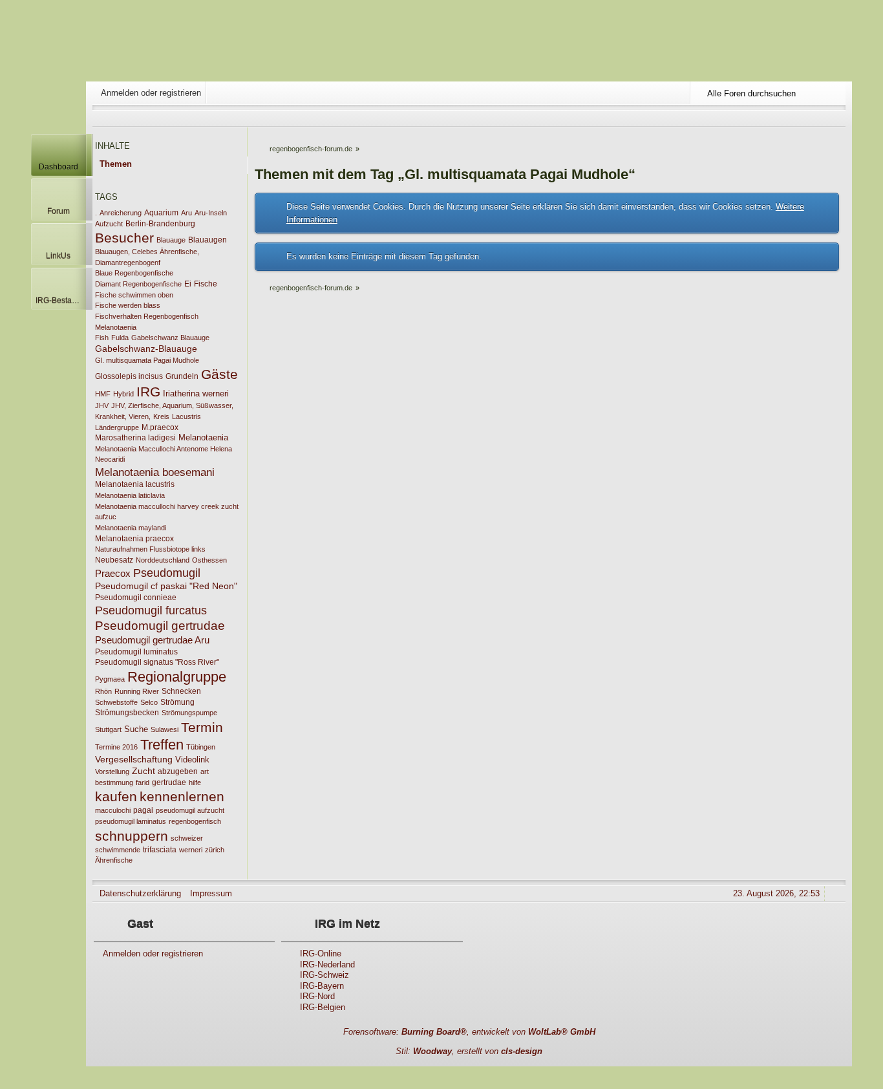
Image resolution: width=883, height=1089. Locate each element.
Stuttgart (108, 729)
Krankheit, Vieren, (123, 416)
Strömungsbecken (127, 712)
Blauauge (171, 240)
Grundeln (181, 376)
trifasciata (159, 849)
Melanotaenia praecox (134, 538)
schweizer (187, 838)
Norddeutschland (162, 560)
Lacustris (186, 416)
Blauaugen (207, 239)
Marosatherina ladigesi (135, 437)
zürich (214, 850)
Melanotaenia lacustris (135, 484)
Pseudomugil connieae (135, 597)
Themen (116, 164)
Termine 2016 (116, 747)
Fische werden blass (127, 305)
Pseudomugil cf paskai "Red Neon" (166, 586)
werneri (190, 850)
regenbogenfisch (195, 821)
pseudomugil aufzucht (190, 810)
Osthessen (209, 560)
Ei (187, 283)
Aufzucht (109, 224)
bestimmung (114, 782)
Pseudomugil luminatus (136, 651)
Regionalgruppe (176, 677)
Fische (205, 283)
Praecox (113, 573)
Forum (58, 211)
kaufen (116, 796)
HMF (103, 394)
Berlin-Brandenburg (160, 223)
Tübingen (200, 747)
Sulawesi (164, 729)
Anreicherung (121, 213)
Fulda (120, 337)
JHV (102, 405)
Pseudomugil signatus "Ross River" (157, 662)
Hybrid (123, 394)
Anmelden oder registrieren (151, 93)
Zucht (143, 771)
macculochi (113, 810)
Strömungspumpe (189, 713)
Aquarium (161, 212)
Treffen (162, 745)
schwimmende (117, 850)
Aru (186, 213)
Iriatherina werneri (196, 393)
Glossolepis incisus (129, 376)
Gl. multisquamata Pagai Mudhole (147, 360)
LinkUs (58, 256)
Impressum (211, 893)
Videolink (192, 759)
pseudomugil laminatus (130, 821)
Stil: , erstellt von (469, 1051)
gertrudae (169, 782)
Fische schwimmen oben (134, 295)
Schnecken (181, 691)
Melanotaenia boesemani (155, 472)
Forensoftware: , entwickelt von (469, 1032)
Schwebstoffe (116, 702)
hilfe (195, 782)
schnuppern (131, 835)
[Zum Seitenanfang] (836, 893)
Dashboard (58, 166)
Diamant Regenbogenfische (138, 284)
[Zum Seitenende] (836, 118)
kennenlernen (182, 796)
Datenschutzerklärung (140, 893)
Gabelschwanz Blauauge (170, 337)
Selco (149, 702)
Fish (102, 337)
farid (142, 782)
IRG (148, 391)
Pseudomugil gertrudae (160, 625)
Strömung (177, 702)
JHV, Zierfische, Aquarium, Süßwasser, (172, 405)
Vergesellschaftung (134, 759)
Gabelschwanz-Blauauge (146, 348)
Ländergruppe (117, 427)
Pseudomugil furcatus (151, 610)
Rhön (103, 691)
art (204, 771)
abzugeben (178, 771)
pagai (143, 810)
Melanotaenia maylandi (130, 528)
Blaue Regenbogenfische (134, 273)
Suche (136, 729)
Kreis (161, 416)
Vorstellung (112, 771)
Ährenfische (114, 860)
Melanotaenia (203, 437)
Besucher (124, 237)
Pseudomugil (166, 572)
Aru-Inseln (211, 213)
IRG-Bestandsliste (61, 300)
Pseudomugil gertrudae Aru (152, 640)
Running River (136, 691)
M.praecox (160, 427)
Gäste (219, 374)
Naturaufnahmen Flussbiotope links (150, 549)
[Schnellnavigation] (818, 118)
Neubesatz (114, 560)
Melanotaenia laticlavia (130, 495)
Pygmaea (110, 679)
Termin (202, 727)
